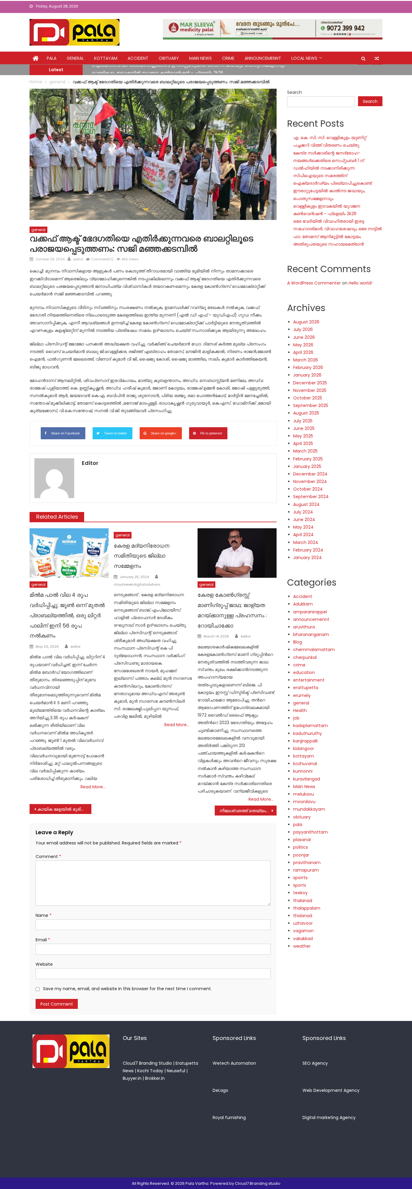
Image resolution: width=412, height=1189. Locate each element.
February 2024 (308, 550)
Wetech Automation (234, 1063)
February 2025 (308, 459)
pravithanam (307, 863)
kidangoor (303, 749)
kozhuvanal (305, 764)
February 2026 (308, 367)
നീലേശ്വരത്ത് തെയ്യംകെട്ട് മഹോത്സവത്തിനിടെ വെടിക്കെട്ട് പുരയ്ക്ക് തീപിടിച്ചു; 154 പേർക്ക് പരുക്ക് (248, 811)
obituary (169, 58)
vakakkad (303, 939)
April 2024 (303, 535)
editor (78, 259)
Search (294, 92)
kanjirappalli (305, 741)
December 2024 (310, 474)
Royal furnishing (229, 1117)
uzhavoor (303, 923)
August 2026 (306, 322)
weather (302, 946)
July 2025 (302, 421)
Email (43, 940)
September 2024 (311, 497)
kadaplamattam (310, 726)
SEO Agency (315, 1063)
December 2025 (310, 383)
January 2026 (307, 375)
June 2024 (304, 520)
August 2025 (306, 413)
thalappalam (306, 908)
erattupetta (305, 688)
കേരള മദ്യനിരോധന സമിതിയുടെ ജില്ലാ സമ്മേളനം (142, 556)
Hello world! (360, 283)
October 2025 (307, 398)
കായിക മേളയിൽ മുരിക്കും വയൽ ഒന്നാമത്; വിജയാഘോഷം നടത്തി (64, 809)
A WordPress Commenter (314, 283)
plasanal (302, 840)
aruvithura (304, 627)
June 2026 (304, 337)
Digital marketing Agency (329, 1117)
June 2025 (304, 428)
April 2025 (303, 443)
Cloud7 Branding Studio (147, 1063)
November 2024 (310, 481)
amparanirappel (310, 612)
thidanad (302, 916)
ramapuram (306, 870)
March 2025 (305, 451)
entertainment (309, 680)
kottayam (105, 58)
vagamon (303, 931)
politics (300, 847)
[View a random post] (376, 58)
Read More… (93, 787)
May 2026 (303, 345)
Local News (304, 58)
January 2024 (307, 558)
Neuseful (176, 1071)
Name (44, 915)
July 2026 (303, 329)
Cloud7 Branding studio (257, 1183)
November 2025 (309, 390)
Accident (138, 58)
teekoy (300, 893)
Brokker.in (155, 1078)
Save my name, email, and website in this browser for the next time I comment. (127, 989)
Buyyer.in (132, 1078)
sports (299, 885)
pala (297, 825)
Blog (297, 642)
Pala (51, 58)
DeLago (220, 1090)
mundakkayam (309, 809)
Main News (200, 58)
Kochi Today (150, 1071)
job (296, 718)
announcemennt (263, 58)
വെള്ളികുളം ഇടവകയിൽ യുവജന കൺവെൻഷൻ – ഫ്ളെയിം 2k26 (157, 69)
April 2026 (303, 352)
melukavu (303, 794)
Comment (48, 857)
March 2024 (305, 542)
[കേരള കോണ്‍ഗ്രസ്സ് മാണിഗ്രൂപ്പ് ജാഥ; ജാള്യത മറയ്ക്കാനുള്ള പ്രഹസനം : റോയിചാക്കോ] (237, 553)
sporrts (300, 878)
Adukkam (303, 604)
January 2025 (307, 466)
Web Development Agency (331, 1090)
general (75, 58)
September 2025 (310, 405)
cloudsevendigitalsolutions (137, 584)
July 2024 (303, 512)
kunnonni (302, 771)
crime (228, 58)
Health (300, 710)
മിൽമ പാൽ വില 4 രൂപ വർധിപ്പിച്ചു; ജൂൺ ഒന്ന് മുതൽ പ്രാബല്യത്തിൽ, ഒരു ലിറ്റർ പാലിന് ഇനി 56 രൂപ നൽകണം (67, 615)
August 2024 (306, 504)
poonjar (301, 855)
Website (44, 964)
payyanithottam (310, 832)
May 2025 (303, 436)
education (304, 672)
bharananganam (311, 634)
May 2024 (303, 527)
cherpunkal (305, 657)
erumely (302, 695)
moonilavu (304, 802)
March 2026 (305, 360)
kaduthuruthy (307, 733)
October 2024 (308, 489)
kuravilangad (306, 779)
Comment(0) (102, 259)
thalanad (302, 901)
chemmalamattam (314, 650)
